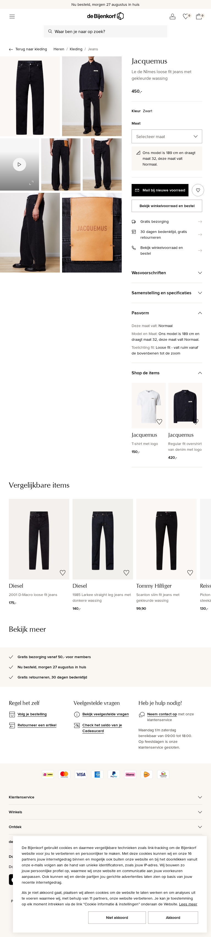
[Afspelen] (19, 164)
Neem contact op (162, 714)
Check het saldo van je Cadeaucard (102, 727)
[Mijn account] (172, 16)
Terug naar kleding (31, 49)
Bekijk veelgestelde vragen (105, 714)
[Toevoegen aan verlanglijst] (198, 190)
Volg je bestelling (32, 714)
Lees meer (188, 904)
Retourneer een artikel (37, 725)
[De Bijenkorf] (105, 16)
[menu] (12, 16)
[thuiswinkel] (163, 777)
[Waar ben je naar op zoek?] (50, 31)
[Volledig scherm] (31, 182)
